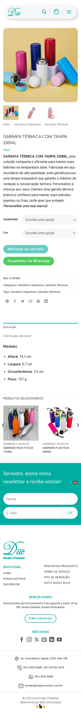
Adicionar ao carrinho (26, 249)
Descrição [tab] (9, 327)
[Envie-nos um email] (44, 640)
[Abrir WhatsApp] (70, 714)
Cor (5, 232)
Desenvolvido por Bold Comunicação (40, 702)
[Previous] (10, 65)
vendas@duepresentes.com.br (44, 685)
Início (6, 124)
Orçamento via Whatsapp (29, 261)
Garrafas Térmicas (56, 124)
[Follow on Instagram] (29, 640)
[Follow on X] (36, 640)
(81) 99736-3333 (54, 667)
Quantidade (10, 219)
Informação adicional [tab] (17, 336)
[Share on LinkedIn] (46, 301)
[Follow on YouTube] (59, 640)
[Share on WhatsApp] (7, 301)
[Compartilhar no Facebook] (15, 301)
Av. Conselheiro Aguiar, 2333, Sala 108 (43, 658)
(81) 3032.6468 (32, 667)
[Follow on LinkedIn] (51, 640)
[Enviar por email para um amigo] (30, 301)
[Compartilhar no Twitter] (22, 301)
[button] (44, 12)
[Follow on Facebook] (21, 640)
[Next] (71, 65)
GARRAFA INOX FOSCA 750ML (18, 449)
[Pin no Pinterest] (38, 301)
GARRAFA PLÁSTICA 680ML (56, 449)
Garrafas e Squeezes (27, 124)
